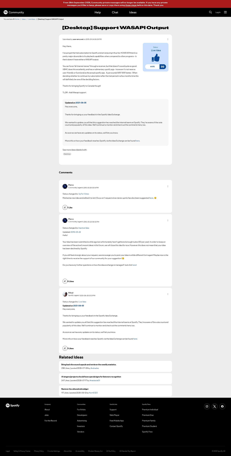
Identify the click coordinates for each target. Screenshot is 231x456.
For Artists (81, 409)
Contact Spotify (116, 426)
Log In (217, 12)
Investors (81, 426)
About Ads (68, 451)
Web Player (114, 415)
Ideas (132, 12)
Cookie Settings (54, 451)
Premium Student (149, 426)
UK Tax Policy (111, 451)
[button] (152, 66)
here (151, 198)
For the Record (51, 420)
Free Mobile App (117, 420)
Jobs (47, 415)
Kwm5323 (93, 392)
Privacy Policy (39, 451)
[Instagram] (207, 406)
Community (16, 12)
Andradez (95, 368)
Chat (115, 12)
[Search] (210, 12)
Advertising (82, 420)
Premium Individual (150, 409)
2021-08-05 (81, 102)
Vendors (80, 431)
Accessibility (80, 451)
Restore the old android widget (74, 389)
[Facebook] (222, 406)
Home (17, 19)
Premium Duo (148, 415)
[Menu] (225, 12)
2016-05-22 (76, 232)
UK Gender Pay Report (127, 451)
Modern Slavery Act (95, 451)
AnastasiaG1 (95, 380)
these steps (131, 5)
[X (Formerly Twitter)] (215, 406)
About (47, 409)
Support (113, 409)
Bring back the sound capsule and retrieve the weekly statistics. (88, 364)
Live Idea (156, 50)
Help (98, 12)
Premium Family (148, 420)
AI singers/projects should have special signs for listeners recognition (91, 376)
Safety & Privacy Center (22, 451)
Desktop (67, 154)
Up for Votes (84, 193)
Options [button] (168, 39)
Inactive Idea (84, 228)
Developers (82, 415)
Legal (8, 451)
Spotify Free (147, 431)
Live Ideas (31, 19)
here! (134, 265)
